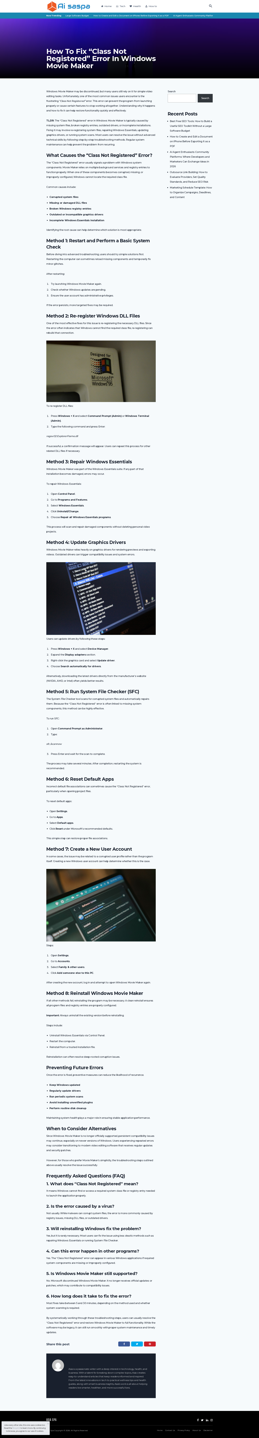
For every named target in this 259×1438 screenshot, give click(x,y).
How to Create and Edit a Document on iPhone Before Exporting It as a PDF (107, 15)
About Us (196, 1430)
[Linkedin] (207, 1420)
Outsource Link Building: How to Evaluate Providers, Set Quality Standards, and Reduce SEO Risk (189, 177)
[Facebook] (198, 1420)
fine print (16, 1428)
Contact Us (170, 1430)
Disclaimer (208, 1430)
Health (136, 6)
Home (108, 6)
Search (172, 91)
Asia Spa (50, 1430)
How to (152, 6)
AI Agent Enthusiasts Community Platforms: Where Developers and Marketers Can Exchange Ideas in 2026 (201, 15)
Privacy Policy (184, 1430)
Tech (122, 6)
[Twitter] (202, 1420)
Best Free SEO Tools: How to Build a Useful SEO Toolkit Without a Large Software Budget (191, 126)
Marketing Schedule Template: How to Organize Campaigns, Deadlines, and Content (191, 192)
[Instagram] (211, 1420)
